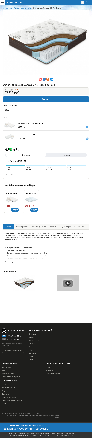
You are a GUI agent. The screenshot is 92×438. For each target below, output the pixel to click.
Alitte (30, 350)
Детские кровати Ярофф (11, 377)
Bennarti (31, 337)
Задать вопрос (65, 227)
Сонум (31, 360)
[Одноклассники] (47, 79)
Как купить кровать (9, 388)
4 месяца (66, 155)
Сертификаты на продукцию (12, 400)
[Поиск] (87, 2)
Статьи (4, 404)
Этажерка (32, 334)
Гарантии (52, 227)
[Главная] (3, 8)
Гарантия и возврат (9, 397)
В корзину (46, 99)
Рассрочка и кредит (53, 374)
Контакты (49, 370)
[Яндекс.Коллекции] (40, 79)
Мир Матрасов (34, 340)
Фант (4, 370)
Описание (9, 227)
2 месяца (26, 155)
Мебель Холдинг (8, 374)
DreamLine (32, 353)
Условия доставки (39, 227)
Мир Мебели (6, 367)
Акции (4, 391)
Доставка (5, 394)
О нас (48, 367)
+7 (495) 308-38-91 (14, 339)
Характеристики (22, 227)
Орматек (32, 344)
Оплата (4, 384)
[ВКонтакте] (44, 79)
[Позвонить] (80, 2)
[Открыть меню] (2, 2)
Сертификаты (79, 227)
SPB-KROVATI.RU (14, 2)
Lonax (31, 356)
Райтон (31, 347)
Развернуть (10, 262)
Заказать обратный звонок (13, 350)
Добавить (15, 210)
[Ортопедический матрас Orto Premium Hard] (68, 283)
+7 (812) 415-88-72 (14, 336)
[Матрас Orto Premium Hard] (24, 283)
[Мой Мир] (51, 79)
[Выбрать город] (82, 2)
